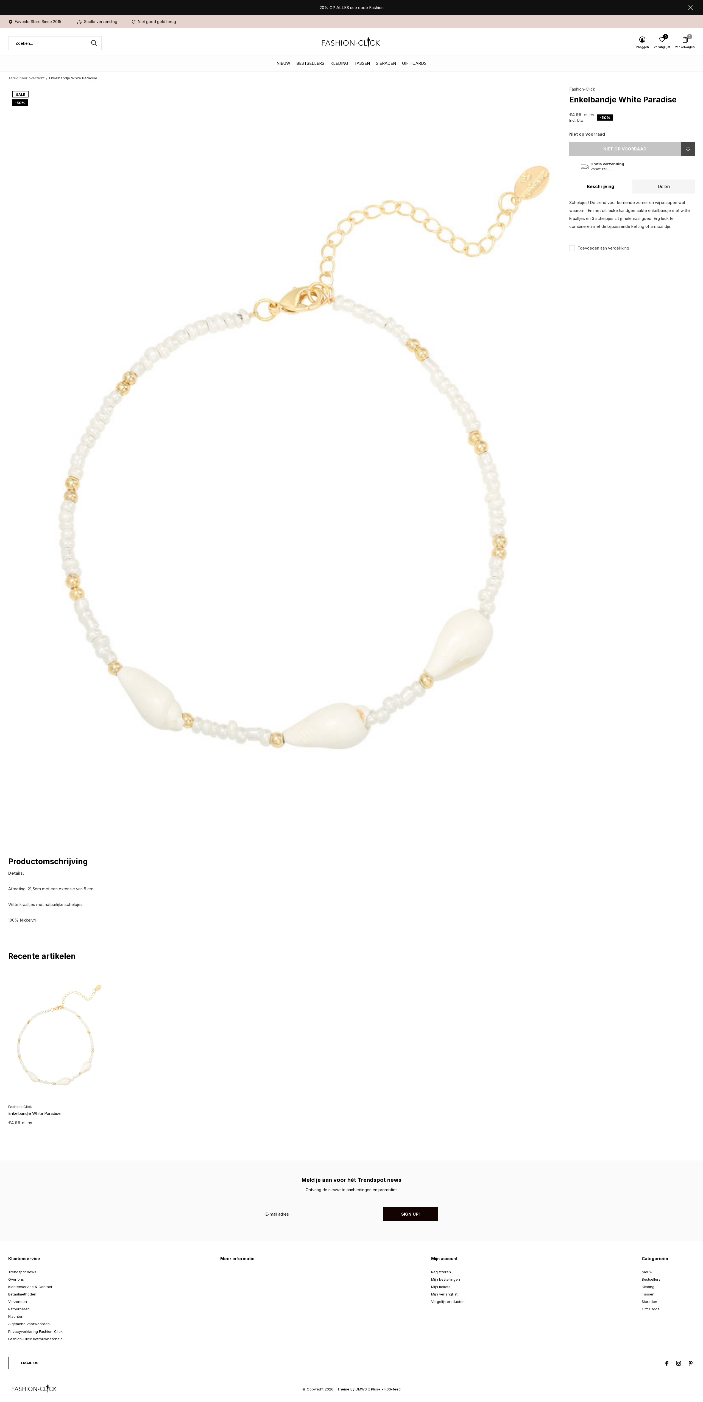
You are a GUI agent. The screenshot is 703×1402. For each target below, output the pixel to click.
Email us (29, 1363)
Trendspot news (22, 1272)
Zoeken (94, 43)
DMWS (361, 1389)
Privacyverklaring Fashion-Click (35, 1331)
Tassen (362, 63)
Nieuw (283, 63)
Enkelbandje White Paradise (34, 1113)
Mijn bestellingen (445, 1279)
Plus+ (376, 1389)
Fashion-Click (582, 89)
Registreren (441, 1272)
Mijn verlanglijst (444, 1294)
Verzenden (17, 1301)
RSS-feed (392, 1389)
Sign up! (410, 1214)
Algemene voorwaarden (29, 1324)
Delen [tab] (664, 186)
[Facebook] (666, 1363)
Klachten (15, 1316)
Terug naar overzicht (26, 78)
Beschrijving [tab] (600, 186)
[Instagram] (678, 1363)
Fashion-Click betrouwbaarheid (35, 1339)
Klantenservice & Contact (30, 1287)
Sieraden (386, 63)
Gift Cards (414, 63)
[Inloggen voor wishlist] (688, 149)
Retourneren (19, 1309)
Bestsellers (310, 63)
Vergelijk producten (448, 1301)
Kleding (339, 63)
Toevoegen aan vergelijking (603, 248)
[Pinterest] (691, 1363)
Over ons (16, 1279)
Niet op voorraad (624, 149)
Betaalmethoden (22, 1294)
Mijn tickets (440, 1287)
